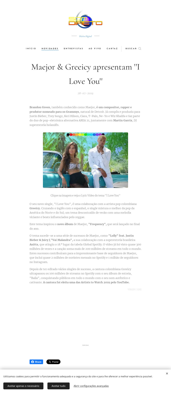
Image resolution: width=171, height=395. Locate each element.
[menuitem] (32, 49)
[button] (133, 49)
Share (38, 361)
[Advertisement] (89, 318)
